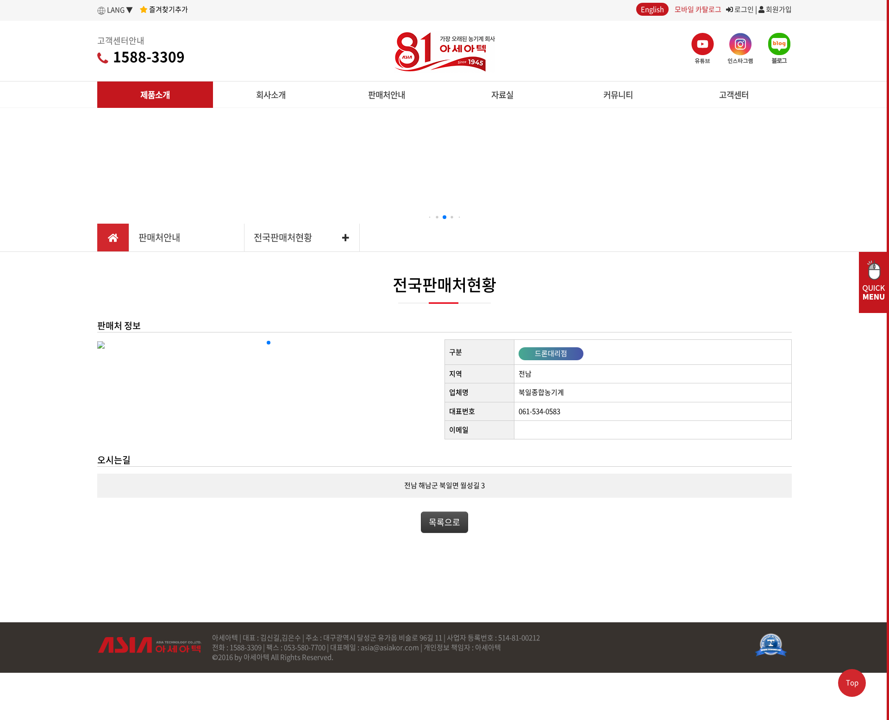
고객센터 (734, 94)
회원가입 (778, 9)
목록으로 (444, 522)
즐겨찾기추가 (168, 9)
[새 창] (771, 645)
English (652, 9)
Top (852, 682)
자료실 (502, 94)
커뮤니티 (618, 94)
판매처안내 (386, 94)
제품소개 (155, 94)
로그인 (743, 9)
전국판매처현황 (283, 237)
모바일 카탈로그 (698, 9)
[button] (430, 217)
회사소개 (271, 94)
